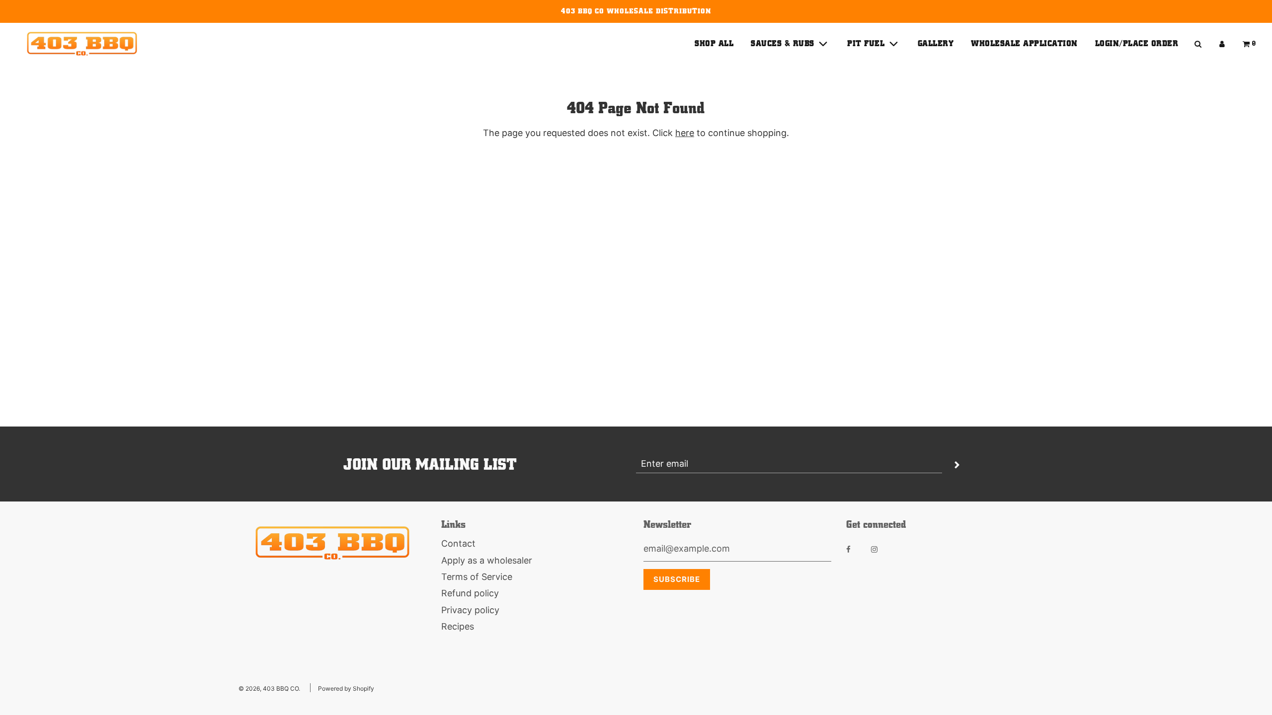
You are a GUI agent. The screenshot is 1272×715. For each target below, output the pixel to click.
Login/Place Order (1137, 43)
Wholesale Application (1024, 43)
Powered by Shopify (346, 688)
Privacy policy (470, 610)
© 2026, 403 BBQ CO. (269, 688)
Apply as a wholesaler (486, 560)
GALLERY (936, 43)
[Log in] (1222, 44)
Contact (458, 543)
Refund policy (470, 593)
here (684, 133)
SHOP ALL (714, 43)
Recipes (457, 626)
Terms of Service (476, 577)
